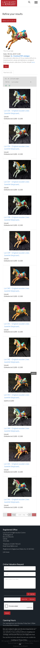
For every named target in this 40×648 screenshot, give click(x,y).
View (6, 66)
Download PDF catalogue (21, 56)
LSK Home (6, 552)
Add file (32, 594)
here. (33, 62)
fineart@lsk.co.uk (12, 546)
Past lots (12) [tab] (7, 72)
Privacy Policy (23, 640)
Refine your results (8, 20)
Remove (32, 599)
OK (20, 644)
